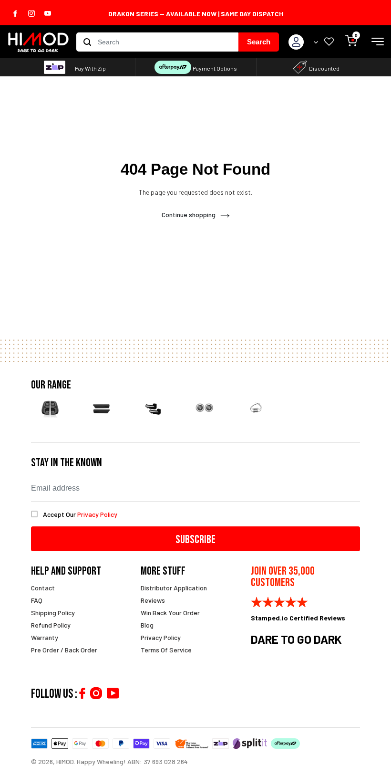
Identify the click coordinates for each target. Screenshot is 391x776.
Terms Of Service (166, 650)
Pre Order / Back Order (64, 650)
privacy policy (97, 514)
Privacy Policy (161, 637)
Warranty (44, 637)
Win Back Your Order (170, 612)
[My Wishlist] (329, 42)
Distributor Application (174, 588)
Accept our (80, 514)
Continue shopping (189, 214)
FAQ (36, 600)
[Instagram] (96, 693)
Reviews (153, 600)
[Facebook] (82, 693)
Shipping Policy (53, 612)
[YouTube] (113, 693)
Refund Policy (51, 625)
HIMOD (65, 761)
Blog (147, 625)
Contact (43, 588)
